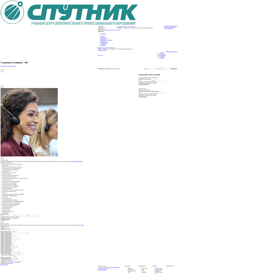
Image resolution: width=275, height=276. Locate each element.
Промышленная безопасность (9, 205)
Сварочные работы (7, 179)
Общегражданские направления (10, 169)
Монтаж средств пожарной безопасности (12, 167)
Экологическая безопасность (9, 191)
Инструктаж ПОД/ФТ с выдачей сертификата (13, 201)
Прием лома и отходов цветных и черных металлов (15, 178)
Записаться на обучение (106, 40)
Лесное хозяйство (6, 174)
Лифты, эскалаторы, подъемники (10, 185)
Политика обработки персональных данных (109, 268)
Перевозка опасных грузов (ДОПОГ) (11, 202)
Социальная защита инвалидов (9, 200)
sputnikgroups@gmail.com (76, 161)
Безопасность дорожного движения (11, 204)
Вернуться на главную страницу (8, 66)
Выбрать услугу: (5, 226)
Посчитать (3, 262)
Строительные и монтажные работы (11, 181)
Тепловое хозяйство (7, 188)
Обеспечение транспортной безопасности (12, 164)
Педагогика (5, 197)
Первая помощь (6, 210)
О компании (104, 44)
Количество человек (7, 255)
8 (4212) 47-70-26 (131, 26)
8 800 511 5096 (80, 225)
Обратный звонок (168, 26)
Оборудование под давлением (9, 182)
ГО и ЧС (4, 192)
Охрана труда (5, 212)
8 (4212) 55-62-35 (122, 26)
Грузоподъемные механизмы (9, 184)
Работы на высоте (6, 208)
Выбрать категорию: (6, 229)
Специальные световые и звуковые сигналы (13, 190)
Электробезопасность (7, 207)
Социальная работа (7, 198)
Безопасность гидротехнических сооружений (13, 194)
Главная (102, 36)
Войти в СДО (104, 38)
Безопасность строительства (9, 172)
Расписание (103, 41)
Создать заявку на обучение (13, 262)
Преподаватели (104, 42)
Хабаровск (103, 33)
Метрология (5, 165)
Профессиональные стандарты (9, 187)
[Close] (2, 71)
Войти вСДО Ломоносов (170, 28)
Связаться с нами (102, 269)
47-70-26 (157, 272)
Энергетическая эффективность (10, 195)
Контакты (103, 45)
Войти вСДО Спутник (170, 26)
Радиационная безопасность (9, 177)
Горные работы (6, 171)
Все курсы (103, 37)
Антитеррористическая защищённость (11, 168)
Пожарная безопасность (8, 211)
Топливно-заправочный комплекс (10, 175)
